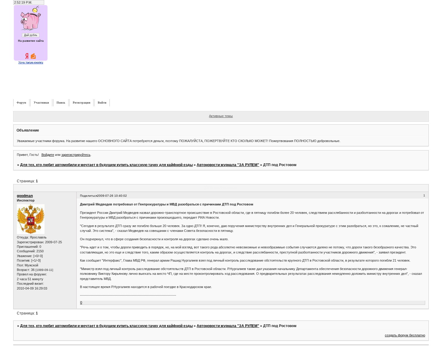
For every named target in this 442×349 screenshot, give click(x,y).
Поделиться (88, 195)
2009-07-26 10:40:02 (112, 195)
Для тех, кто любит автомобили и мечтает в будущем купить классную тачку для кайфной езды (106, 165)
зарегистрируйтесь (76, 154)
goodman (25, 196)
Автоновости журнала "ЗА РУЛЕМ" (228, 165)
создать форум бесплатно (405, 335)
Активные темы (221, 116)
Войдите (47, 154)
